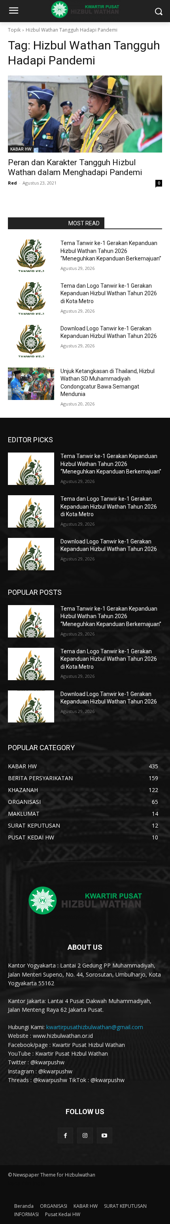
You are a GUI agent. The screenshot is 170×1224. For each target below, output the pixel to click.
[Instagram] (85, 1135)
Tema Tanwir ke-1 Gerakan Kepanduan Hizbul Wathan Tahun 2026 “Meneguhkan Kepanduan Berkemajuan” (110, 251)
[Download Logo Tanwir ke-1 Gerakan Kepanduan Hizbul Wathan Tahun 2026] (31, 341)
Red (12, 183)
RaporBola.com (36, 223)
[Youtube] (104, 1135)
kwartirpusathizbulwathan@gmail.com (94, 1027)
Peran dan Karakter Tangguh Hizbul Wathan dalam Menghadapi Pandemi (75, 167)
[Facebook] (65, 1135)
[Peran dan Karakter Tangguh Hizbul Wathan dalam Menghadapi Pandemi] (85, 114)
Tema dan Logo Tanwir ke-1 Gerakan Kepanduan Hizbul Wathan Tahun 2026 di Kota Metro (108, 293)
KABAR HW (20, 149)
